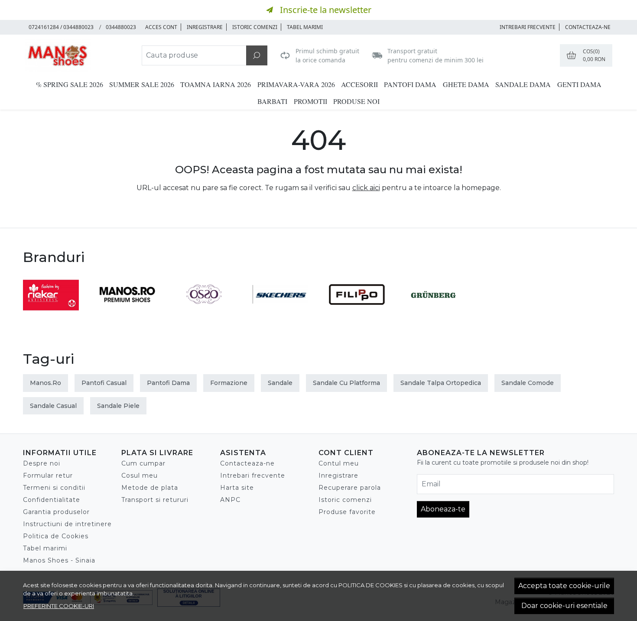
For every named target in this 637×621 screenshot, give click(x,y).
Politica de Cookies (55, 536)
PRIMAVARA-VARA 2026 (296, 84)
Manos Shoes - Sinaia (59, 560)
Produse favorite (347, 512)
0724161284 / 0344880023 (61, 27)
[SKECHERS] (281, 311)
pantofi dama (168, 383)
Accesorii (359, 84)
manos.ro (45, 383)
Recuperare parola (349, 488)
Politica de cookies (370, 585)
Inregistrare (205, 27)
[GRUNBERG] (434, 311)
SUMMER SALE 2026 (141, 84)
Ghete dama (466, 84)
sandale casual (53, 406)
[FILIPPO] (357, 311)
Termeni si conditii (54, 488)
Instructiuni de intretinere (67, 524)
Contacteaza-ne (588, 27)
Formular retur (48, 475)
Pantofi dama (410, 84)
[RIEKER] (51, 311)
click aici (366, 188)
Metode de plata (149, 488)
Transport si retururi (154, 500)
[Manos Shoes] (77, 55)
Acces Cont (161, 27)
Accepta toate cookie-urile (564, 586)
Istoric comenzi (254, 27)
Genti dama (579, 84)
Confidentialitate (51, 500)
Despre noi (41, 463)
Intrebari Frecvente (528, 27)
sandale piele (118, 406)
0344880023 (121, 27)
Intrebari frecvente (252, 475)
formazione (228, 383)
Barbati (272, 101)
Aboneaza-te (443, 509)
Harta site (237, 488)
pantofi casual (104, 383)
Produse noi (356, 101)
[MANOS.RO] (128, 311)
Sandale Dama (523, 84)
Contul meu (338, 463)
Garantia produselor (56, 512)
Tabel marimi (305, 27)
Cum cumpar (143, 463)
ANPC (230, 500)
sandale (280, 383)
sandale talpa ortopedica (440, 383)
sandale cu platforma (346, 383)
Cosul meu (139, 475)
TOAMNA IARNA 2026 (215, 84)
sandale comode (527, 383)
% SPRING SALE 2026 (69, 84)
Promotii (310, 101)
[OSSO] (204, 311)
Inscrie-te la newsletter (325, 10)
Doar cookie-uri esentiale (564, 606)
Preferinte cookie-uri (58, 605)
